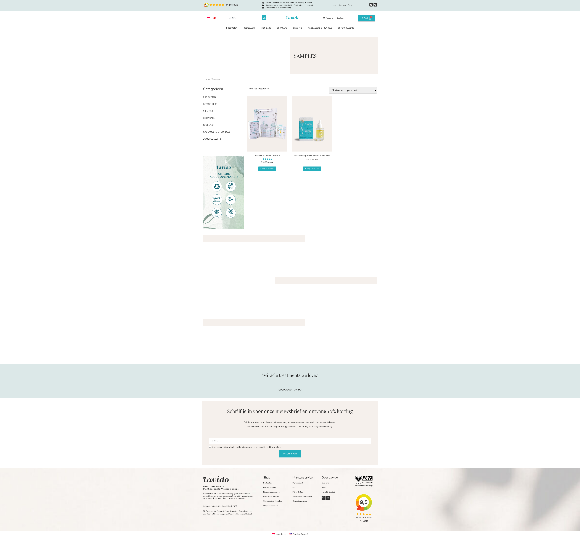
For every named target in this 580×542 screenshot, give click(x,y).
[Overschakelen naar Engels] (214, 18)
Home (334, 5)
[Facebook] (371, 5)
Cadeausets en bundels (320, 28)
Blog (350, 5)
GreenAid (297, 28)
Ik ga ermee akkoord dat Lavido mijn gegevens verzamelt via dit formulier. (246, 447)
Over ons (342, 5)
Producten (231, 28)
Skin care (266, 28)
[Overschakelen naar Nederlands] (209, 18)
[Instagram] (375, 5)
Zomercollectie (346, 28)
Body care (282, 28)
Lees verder (267, 168)
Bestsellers (249, 28)
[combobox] (245, 17)
